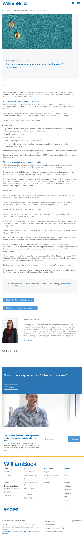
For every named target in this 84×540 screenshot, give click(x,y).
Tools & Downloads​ (50, 479)
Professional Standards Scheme (54, 531)
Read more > (28, 341)
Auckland (67, 475)
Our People (7, 475)
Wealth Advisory (29, 498)
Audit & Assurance (30, 472)
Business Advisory (30, 475)
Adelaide (66, 472)
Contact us (7, 495)
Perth (65, 497)
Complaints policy (50, 524)
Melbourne (67, 489)
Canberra (67, 482)
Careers (6, 482)
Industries (7, 479)
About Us (7, 472)
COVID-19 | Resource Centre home (18, 300)
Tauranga (67, 504)
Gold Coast (67, 486)
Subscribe (74, 439)
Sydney (66, 500)
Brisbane (66, 479)
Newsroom (47, 482)
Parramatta (67, 493)
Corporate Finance (30, 479)
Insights (46, 472)
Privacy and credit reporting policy (54, 528)
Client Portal (8, 492)
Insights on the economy (52, 475)
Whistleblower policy (50, 521)
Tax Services (28, 494)
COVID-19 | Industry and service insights (20, 308)
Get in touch (11, 387)
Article (8, 10)
